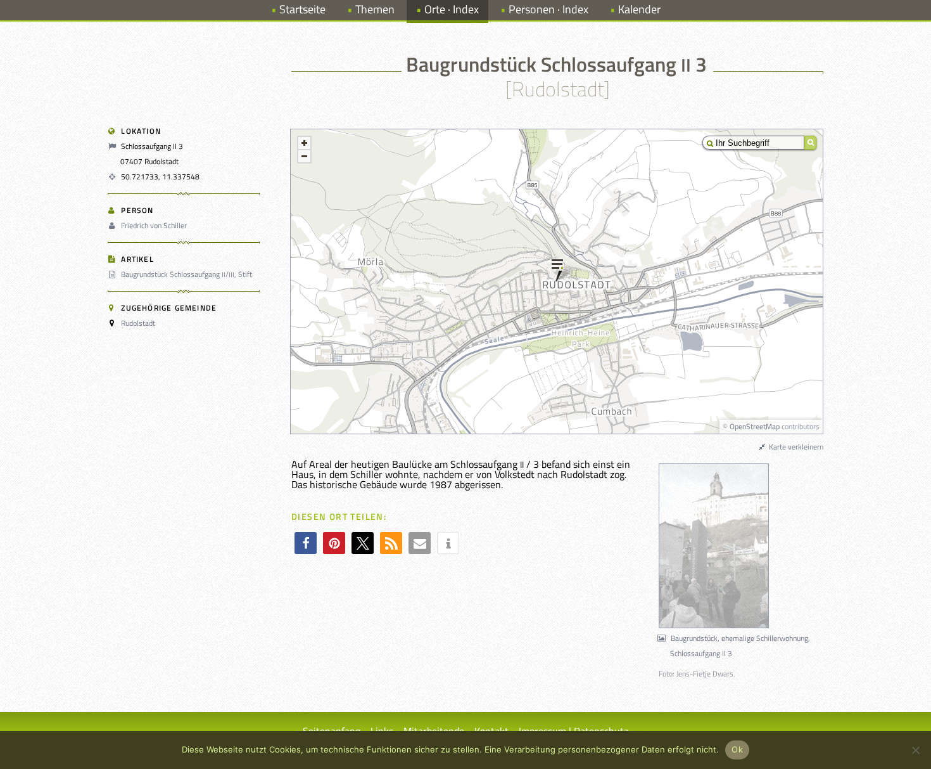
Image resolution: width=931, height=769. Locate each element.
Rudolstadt (138, 323)
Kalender (639, 9)
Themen (375, 9)
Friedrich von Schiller (154, 225)
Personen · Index (548, 9)
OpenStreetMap (755, 426)
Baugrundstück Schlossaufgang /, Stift (186, 274)
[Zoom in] (304, 143)
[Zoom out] (304, 156)
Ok (737, 749)
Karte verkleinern (795, 447)
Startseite (302, 9)
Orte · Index (451, 9)
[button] (305, 543)
